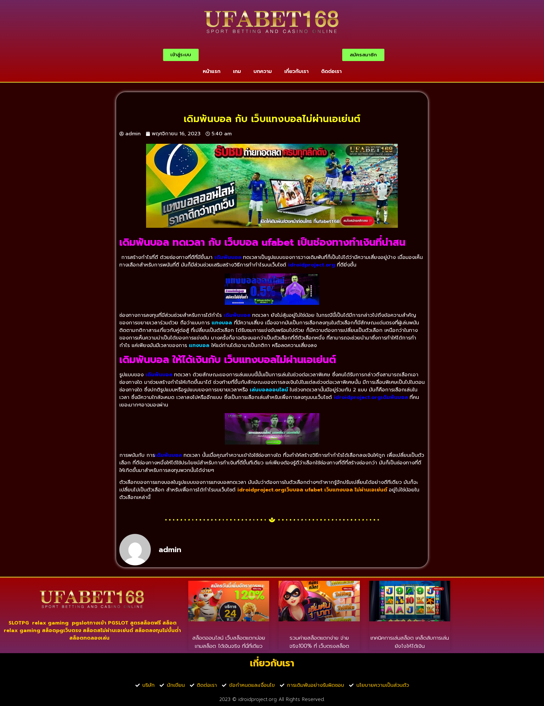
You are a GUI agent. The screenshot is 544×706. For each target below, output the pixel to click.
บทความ (262, 71)
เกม (237, 71)
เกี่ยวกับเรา (296, 71)
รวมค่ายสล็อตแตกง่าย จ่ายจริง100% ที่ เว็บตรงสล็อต (319, 642)
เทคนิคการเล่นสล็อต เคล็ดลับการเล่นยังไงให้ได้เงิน (410, 642)
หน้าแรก (211, 71)
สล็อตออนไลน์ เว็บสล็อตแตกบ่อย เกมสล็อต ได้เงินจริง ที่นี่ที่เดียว (228, 642)
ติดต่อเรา (331, 71)
